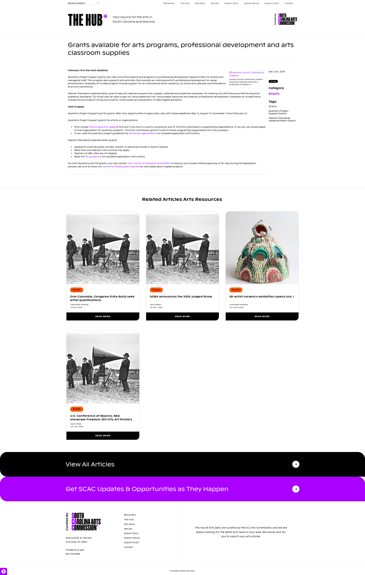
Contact (289, 3)
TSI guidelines (93, 156)
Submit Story (231, 3)
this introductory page (102, 127)
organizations (148, 133)
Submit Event (271, 3)
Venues (215, 3)
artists (133, 133)
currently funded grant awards (121, 166)
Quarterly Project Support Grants (278, 112)
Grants (274, 94)
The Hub (184, 3)
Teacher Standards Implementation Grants (282, 119)
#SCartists (168, 3)
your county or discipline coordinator (149, 163)
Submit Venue (251, 3)
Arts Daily (200, 3)
